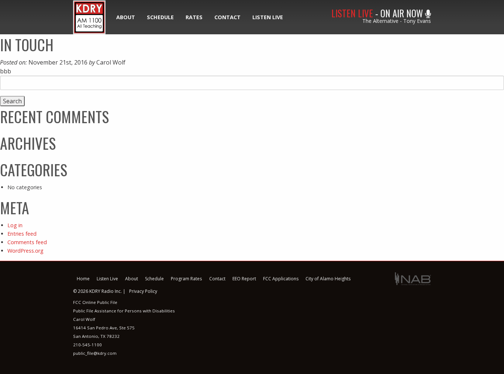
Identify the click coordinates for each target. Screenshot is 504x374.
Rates (194, 17)
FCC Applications (280, 279)
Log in (15, 225)
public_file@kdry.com (95, 353)
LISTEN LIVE (352, 13)
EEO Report (244, 279)
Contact (227, 17)
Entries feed (22, 233)
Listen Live (267, 17)
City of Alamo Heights (328, 279)
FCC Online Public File (95, 302)
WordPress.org (25, 250)
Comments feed (27, 242)
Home (83, 279)
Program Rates (186, 279)
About (125, 17)
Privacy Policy (143, 291)
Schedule (160, 17)
